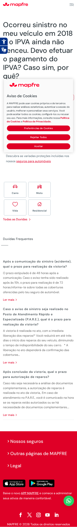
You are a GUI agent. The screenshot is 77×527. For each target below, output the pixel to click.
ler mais (8, 300)
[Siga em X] (29, 515)
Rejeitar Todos (38, 137)
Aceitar (38, 146)
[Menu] (72, 5)
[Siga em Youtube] (47, 515)
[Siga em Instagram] (38, 515)
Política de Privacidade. (37, 121)
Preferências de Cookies (38, 128)
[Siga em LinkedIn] (56, 515)
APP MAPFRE (30, 493)
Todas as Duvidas (15, 219)
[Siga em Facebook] (20, 515)
